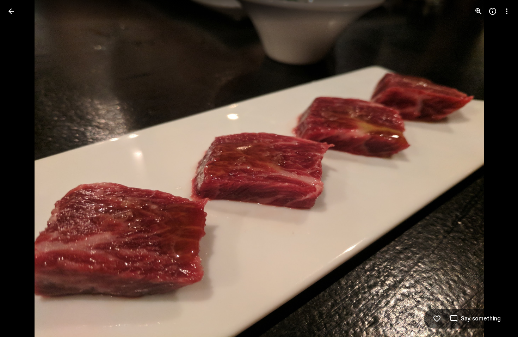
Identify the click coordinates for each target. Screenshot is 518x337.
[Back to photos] (11, 11)
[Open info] (493, 11)
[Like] (437, 318)
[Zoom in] (478, 11)
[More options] (507, 11)
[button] (475, 318)
